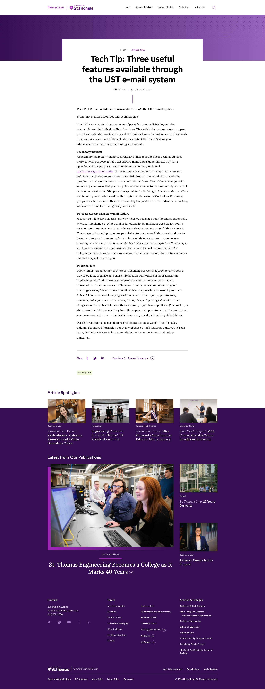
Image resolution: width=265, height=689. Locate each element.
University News (138, 50)
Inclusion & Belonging (117, 623)
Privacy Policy (113, 679)
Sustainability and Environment (155, 612)
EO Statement (81, 679)
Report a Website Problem (59, 679)
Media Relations (211, 669)
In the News (200, 7)
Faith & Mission (114, 629)
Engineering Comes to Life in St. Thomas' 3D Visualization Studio (107, 435)
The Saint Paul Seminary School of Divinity (196, 651)
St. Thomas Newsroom (143, 90)
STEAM (110, 641)
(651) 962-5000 (55, 614)
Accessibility (97, 679)
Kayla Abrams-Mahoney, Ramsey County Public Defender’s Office (65, 437)
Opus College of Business (195, 613)
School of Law (187, 633)
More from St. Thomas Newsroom (130, 358)
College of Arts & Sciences (192, 606)
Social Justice (147, 606)
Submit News (193, 669)
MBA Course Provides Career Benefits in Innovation (197, 435)
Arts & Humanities (116, 606)
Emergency (128, 679)
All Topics (145, 636)
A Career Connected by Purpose (196, 562)
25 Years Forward (197, 503)
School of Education (189, 627)
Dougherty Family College (192, 644)
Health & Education (116, 635)
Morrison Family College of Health (196, 638)
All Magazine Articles (151, 630)
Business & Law (114, 618)
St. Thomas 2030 (149, 618)
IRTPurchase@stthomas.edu (95, 171)
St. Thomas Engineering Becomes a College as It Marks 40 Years (110, 568)
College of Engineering (190, 621)
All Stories (145, 642)
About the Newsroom (172, 669)
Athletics (111, 612)
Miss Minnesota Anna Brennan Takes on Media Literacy (154, 435)
